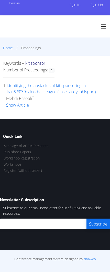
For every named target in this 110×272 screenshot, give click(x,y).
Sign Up (97, 4)
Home (8, 47)
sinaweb (90, 259)
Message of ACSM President (26, 146)
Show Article (17, 105)
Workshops (12, 164)
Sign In (75, 4)
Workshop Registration (22, 158)
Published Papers (17, 152)
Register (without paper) (23, 170)
